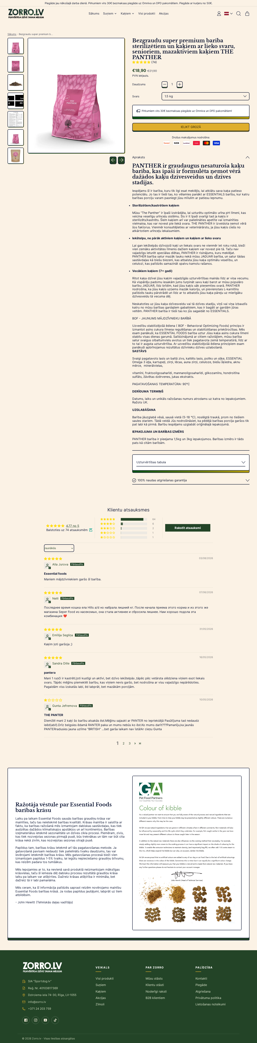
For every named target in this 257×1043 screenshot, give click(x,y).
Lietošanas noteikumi (210, 1004)
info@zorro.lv (37, 1002)
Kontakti (201, 978)
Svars (135, 96)
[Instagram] (35, 1020)
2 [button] (124, 743)
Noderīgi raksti (156, 991)
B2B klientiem (155, 998)
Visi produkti (146, 13)
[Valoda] (228, 13)
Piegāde (201, 985)
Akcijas (164, 13)
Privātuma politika (208, 998)
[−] (165, 84)
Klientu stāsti (155, 985)
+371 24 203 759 (39, 1008)
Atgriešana (203, 991)
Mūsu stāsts (154, 978)
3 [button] (130, 743)
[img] (53, 559)
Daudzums (138, 84)
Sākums (94, 13)
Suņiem (101, 985)
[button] (239, 14)
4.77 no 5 (72, 526)
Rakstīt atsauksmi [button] (188, 528)
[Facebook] (26, 1020)
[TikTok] (55, 1020)
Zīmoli (100, 1004)
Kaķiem (101, 991)
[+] (180, 84)
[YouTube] (45, 1020)
